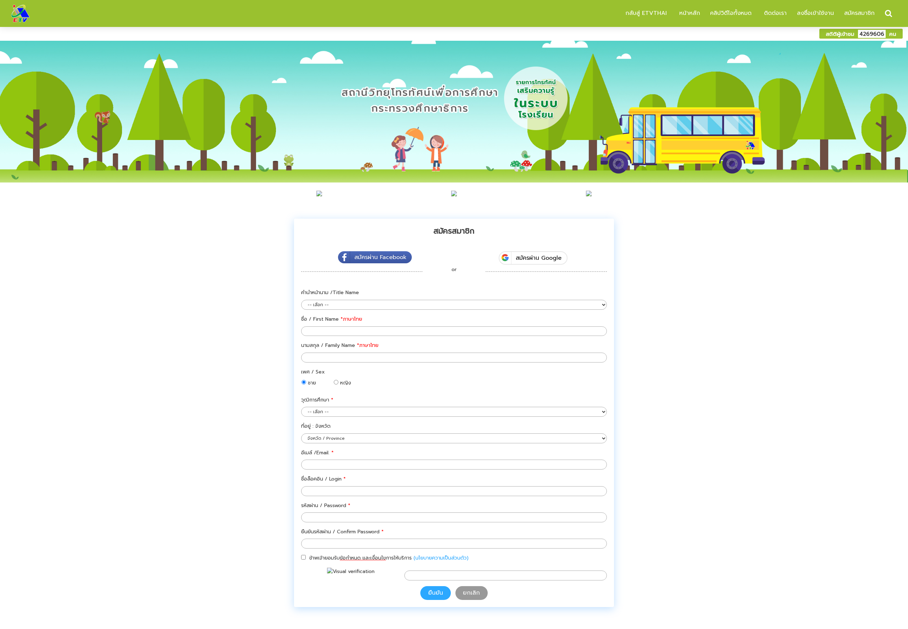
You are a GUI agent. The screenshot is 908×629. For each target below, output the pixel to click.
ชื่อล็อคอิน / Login (323, 479)
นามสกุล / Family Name (339, 345)
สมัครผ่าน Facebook (380, 257)
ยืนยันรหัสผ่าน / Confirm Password (342, 531)
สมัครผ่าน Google (538, 258)
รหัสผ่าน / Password (325, 505)
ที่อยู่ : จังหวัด (316, 426)
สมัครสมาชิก (859, 13)
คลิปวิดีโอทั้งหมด (731, 13)
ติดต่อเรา (774, 13)
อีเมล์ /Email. (317, 452)
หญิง (344, 383)
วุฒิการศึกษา (317, 400)
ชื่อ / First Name (331, 319)
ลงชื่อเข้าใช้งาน (815, 13)
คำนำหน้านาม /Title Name (330, 292)
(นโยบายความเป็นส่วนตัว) (441, 558)
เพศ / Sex (313, 372)
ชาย (311, 383)
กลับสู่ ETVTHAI (645, 13)
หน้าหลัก (688, 13)
